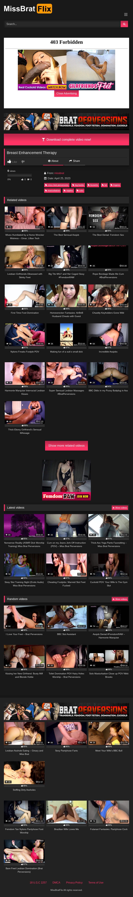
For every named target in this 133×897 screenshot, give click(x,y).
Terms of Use (95, 882)
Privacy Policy (74, 882)
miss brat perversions (58, 185)
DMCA (56, 882)
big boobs (79, 185)
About (54, 161)
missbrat (59, 173)
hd (105, 185)
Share (76, 161)
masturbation (54, 190)
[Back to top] (123, 887)
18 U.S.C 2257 (38, 882)
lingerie (116, 185)
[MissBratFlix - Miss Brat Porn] (66, 9)
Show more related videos (66, 445)
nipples (69, 190)
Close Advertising (66, 93)
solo (81, 190)
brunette (94, 185)
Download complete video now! (68, 139)
